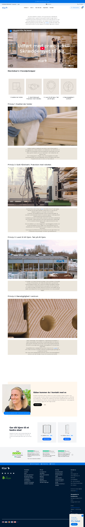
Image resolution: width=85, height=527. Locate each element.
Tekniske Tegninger (44, 482)
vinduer (47, 22)
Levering (42, 477)
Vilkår (56, 476)
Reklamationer (43, 480)
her (77, 490)
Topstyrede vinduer (28, 477)
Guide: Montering (59, 479)
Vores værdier (58, 477)
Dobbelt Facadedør (28, 483)
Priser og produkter (44, 474)
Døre (25, 473)
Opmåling (42, 473)
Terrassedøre (27, 480)
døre (42, 209)
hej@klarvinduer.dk (75, 507)
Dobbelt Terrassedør (29, 482)
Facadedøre (27, 479)
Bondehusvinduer (28, 476)
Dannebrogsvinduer (29, 474)
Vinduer (26, 471)
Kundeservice (43, 471)
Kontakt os (37, 404)
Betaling (42, 476)
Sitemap (42, 479)
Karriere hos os (58, 473)
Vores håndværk (59, 471)
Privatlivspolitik (58, 474)
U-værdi (55, 348)
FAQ (45, 404)
